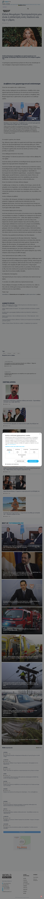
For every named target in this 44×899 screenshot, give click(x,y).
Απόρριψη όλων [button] (20, 461)
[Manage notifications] (41, 896)
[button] (22, 446)
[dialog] (22, 449)
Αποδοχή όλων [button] (32, 461)
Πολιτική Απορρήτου (12, 444)
